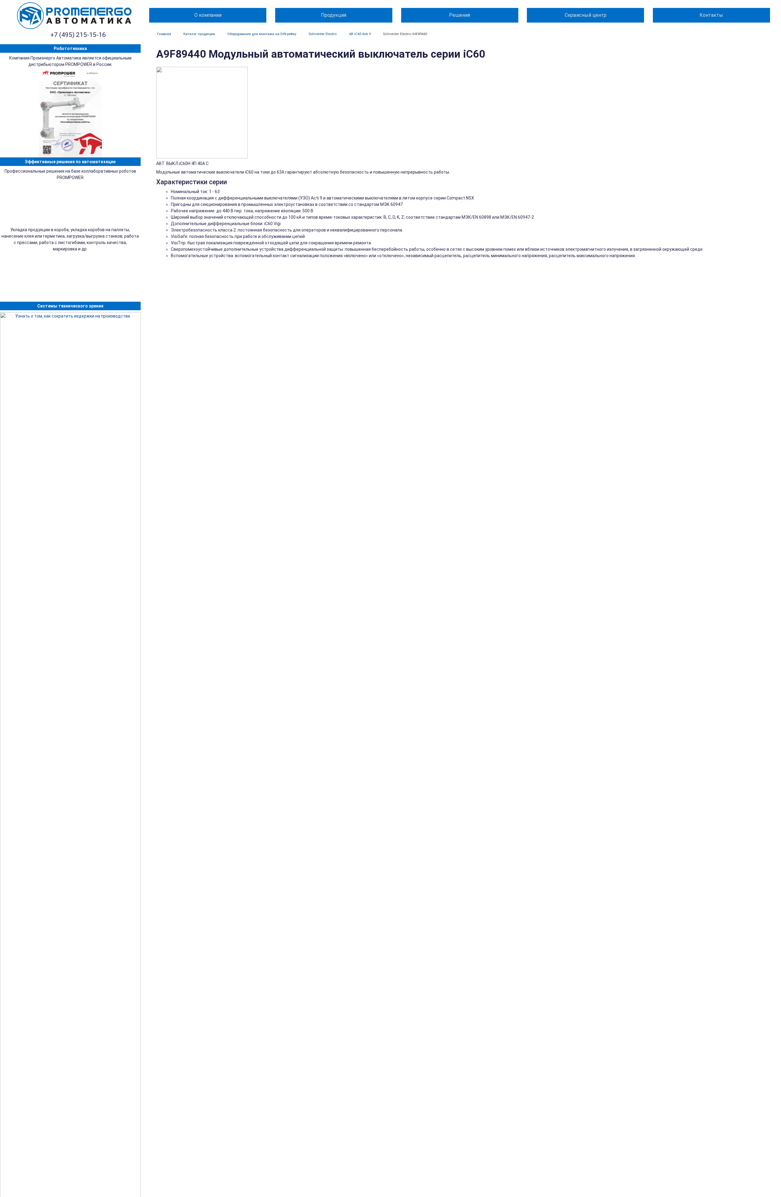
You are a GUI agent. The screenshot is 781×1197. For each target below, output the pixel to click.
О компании (207, 15)
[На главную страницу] (74, 15)
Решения (459, 15)
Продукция (333, 15)
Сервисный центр (585, 15)
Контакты (711, 15)
